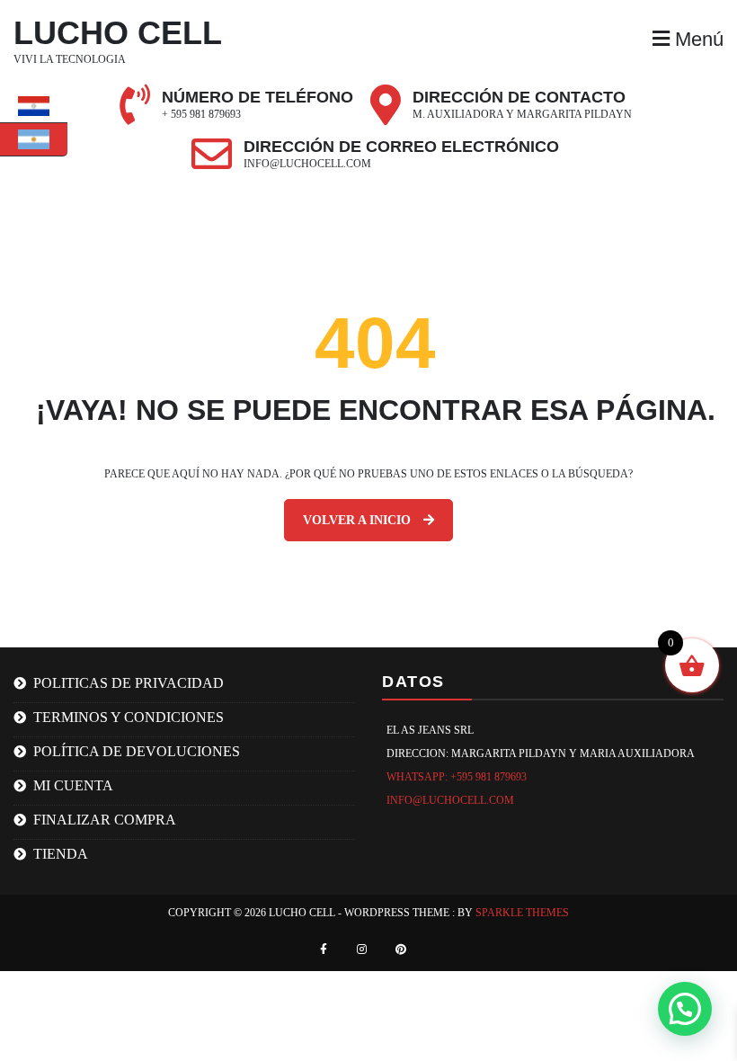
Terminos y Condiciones (128, 717)
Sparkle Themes (522, 912)
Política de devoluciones (136, 751)
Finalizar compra (104, 819)
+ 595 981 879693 (201, 114)
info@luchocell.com (307, 163)
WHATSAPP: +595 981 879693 (456, 777)
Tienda (60, 853)
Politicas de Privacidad (128, 683)
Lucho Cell (117, 32)
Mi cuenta (73, 785)
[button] (685, 1009)
